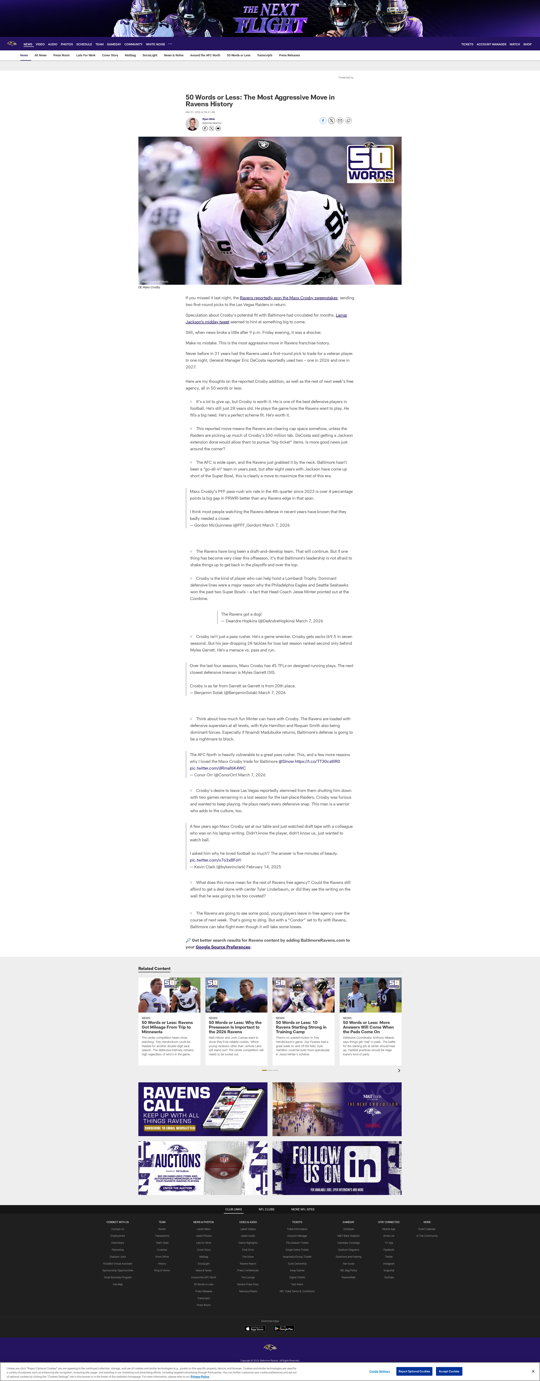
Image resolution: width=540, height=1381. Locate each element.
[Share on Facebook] (323, 123)
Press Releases (203, 1291)
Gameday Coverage (349, 1242)
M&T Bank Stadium (349, 1235)
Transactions (162, 1235)
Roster (162, 1228)
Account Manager (297, 1235)
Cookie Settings (379, 1371)
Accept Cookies (449, 1371)
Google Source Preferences (223, 946)
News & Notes (204, 1270)
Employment (118, 1235)
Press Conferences (248, 1270)
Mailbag (203, 1256)
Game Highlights (248, 1242)
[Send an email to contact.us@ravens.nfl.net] (218, 128)
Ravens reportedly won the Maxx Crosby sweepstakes (289, 297)
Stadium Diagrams (348, 1249)
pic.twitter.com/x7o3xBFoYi (215, 859)
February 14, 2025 (263, 866)
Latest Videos (248, 1228)
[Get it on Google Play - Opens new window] (284, 1331)
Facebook (388, 1249)
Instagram (389, 1263)
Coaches (162, 1249)
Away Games (297, 1270)
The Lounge (248, 1277)
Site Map (118, 1284)
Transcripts (203, 1298)
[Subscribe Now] (202, 1109)
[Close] (533, 1371)
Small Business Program (118, 1277)
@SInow (286, 761)
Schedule (348, 1228)
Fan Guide (348, 1263)
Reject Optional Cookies (414, 1371)
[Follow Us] (337, 1168)
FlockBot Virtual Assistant (117, 1263)
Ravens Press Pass (248, 1284)
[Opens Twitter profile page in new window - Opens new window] (211, 128)
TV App (389, 1242)
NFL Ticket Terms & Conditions (297, 1291)
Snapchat (388, 1270)
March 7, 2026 (276, 524)
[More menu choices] (170, 44)
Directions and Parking (348, 1256)
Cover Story (204, 1249)
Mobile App (388, 1228)
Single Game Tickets (297, 1249)
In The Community (427, 1235)
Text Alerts (297, 1284)
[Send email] (340, 123)
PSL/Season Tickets (297, 1242)
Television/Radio (248, 1291)
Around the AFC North (203, 1277)
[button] (264, 1070)
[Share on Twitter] (331, 123)
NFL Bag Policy (348, 1270)
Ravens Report (248, 1263)
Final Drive (248, 1249)
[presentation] (400, 1071)
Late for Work (203, 1242)
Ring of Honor (162, 1270)
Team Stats (162, 1242)
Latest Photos (204, 1235)
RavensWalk (348, 1277)
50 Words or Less (203, 1284)
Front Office (162, 1256)
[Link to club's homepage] (12, 44)
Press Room (204, 1304)
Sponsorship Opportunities (117, 1270)
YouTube (389, 1277)
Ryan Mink (208, 118)
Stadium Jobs (118, 1256)
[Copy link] (348, 120)
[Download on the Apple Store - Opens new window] (255, 1329)
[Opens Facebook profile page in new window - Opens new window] (205, 128)
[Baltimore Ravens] (270, 1348)
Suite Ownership (297, 1263)
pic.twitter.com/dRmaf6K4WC (218, 767)
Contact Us (117, 1228)
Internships (117, 1242)
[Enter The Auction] (202, 1168)
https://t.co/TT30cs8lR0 (317, 761)
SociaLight (204, 1263)
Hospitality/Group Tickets (297, 1256)
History (162, 1263)
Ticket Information (297, 1228)
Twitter (389, 1256)
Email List (388, 1235)
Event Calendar (427, 1228)
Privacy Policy (200, 1376)
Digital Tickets (297, 1277)
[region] (270, 1371)
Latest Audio (248, 1235)
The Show (248, 1256)
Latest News (204, 1228)
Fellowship (118, 1249)
